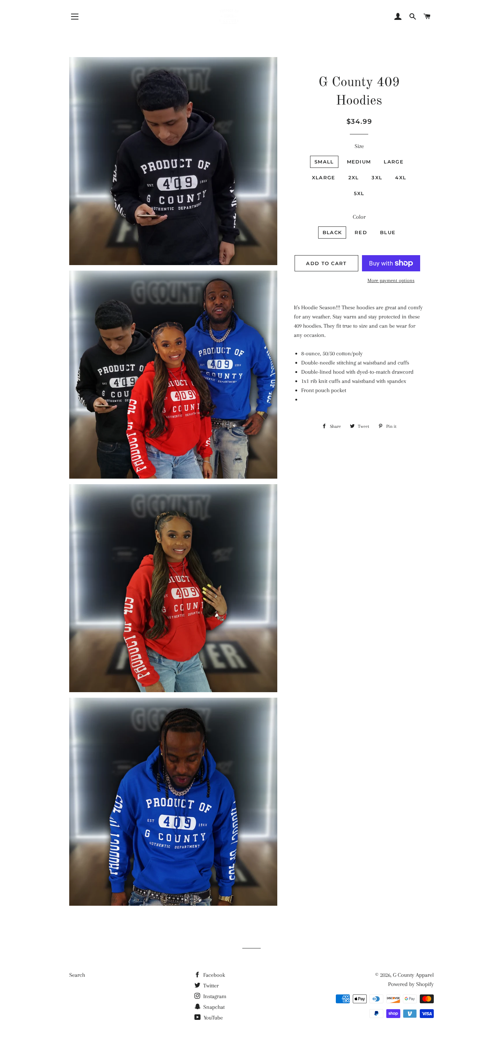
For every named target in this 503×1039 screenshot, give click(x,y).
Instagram (214, 996)
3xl (377, 177)
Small (324, 162)
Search (77, 975)
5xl (359, 193)
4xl (400, 177)
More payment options (391, 280)
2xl (353, 177)
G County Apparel (413, 975)
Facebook (213, 975)
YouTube (212, 1017)
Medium (359, 162)
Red (361, 232)
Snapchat (213, 1007)
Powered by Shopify (411, 984)
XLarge (323, 177)
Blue (387, 232)
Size (359, 146)
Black (332, 232)
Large (394, 162)
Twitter (210, 985)
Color (359, 217)
